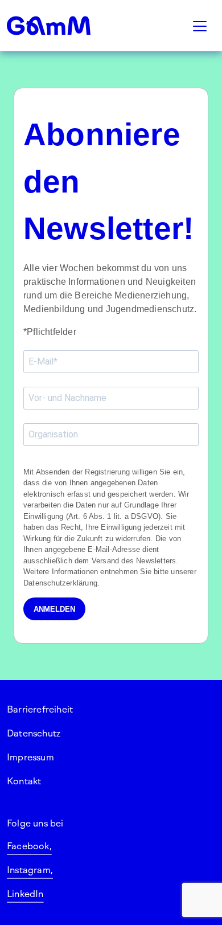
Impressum (30, 757)
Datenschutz (33, 733)
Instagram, (30, 870)
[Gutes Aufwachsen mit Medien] (62, 25)
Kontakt (24, 781)
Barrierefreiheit (40, 709)
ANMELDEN (54, 609)
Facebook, (29, 846)
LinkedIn (25, 894)
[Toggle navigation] (199, 25)
